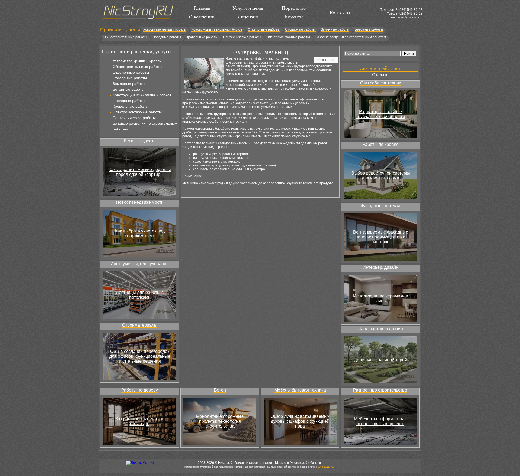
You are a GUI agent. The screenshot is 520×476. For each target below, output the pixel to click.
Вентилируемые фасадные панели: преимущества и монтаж (380, 237)
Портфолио (294, 8)
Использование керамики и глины (380, 298)
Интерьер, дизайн (380, 267)
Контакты (340, 12)
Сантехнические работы (242, 37)
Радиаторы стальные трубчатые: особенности (380, 114)
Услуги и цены (247, 8)
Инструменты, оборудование (139, 263)
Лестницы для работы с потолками (140, 295)
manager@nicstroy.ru (406, 17)
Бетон (220, 390)
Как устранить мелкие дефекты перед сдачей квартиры (140, 172)
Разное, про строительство (380, 390)
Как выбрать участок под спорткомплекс (140, 233)
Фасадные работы (166, 37)
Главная (202, 8)
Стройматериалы (139, 325)
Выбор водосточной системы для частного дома (380, 175)
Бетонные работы (369, 29)
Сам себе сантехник (380, 83)
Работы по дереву (139, 390)
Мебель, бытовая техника (300, 390)
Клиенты (294, 16)
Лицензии (248, 16)
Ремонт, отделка (140, 141)
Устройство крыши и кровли (164, 29)
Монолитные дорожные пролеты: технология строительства (220, 421)
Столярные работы (300, 29)
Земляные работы (335, 29)
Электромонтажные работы (288, 37)
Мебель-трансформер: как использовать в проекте (380, 421)
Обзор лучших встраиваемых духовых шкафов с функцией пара (300, 421)
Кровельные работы (202, 37)
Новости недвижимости (140, 202)
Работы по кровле (380, 144)
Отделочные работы (264, 29)
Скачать (380, 75)
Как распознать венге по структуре (139, 421)
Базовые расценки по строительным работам (350, 37)
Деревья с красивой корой (380, 359)
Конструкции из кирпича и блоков (216, 29)
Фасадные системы (380, 205)
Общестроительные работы (125, 37)
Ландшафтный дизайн (380, 328)
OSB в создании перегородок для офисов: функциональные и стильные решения (139, 356)
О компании (201, 16)
